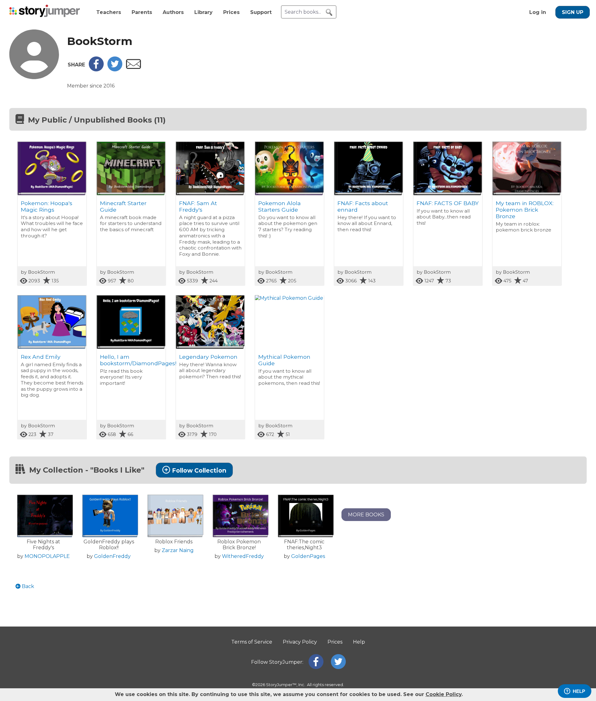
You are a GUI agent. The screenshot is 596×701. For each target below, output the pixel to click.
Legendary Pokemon (208, 356)
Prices (231, 12)
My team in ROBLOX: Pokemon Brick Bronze (524, 209)
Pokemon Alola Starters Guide (279, 206)
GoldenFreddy (112, 556)
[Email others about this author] (133, 67)
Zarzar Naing (178, 550)
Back (27, 586)
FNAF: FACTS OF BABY (448, 203)
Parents (142, 12)
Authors (173, 12)
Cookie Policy (444, 694)
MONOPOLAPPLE (47, 556)
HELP (579, 691)
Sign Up (572, 12)
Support (261, 12)
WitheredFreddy (243, 556)
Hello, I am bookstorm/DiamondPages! (138, 359)
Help (359, 642)
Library (203, 12)
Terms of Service (251, 642)
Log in (537, 12)
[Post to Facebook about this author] (96, 70)
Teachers (108, 12)
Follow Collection (199, 470)
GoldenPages (308, 556)
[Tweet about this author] (114, 70)
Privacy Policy (300, 642)
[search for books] (329, 12)
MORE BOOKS (366, 515)
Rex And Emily (41, 356)
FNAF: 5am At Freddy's (198, 206)
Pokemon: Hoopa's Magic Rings (46, 206)
